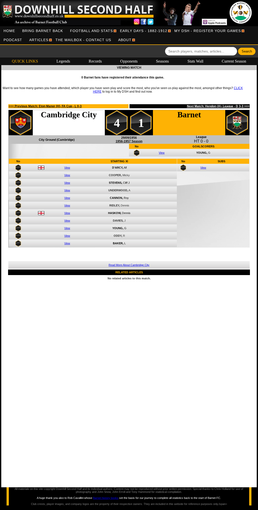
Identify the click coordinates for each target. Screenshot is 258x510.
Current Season (234, 61)
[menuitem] (9, 30)
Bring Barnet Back (42, 31)
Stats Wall (195, 61)
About (125, 40)
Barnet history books (105, 497)
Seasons (162, 61)
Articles (38, 40)
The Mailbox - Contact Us (83, 40)
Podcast (13, 40)
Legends (63, 61)
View (162, 152)
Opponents (129, 61)
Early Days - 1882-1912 (143, 31)
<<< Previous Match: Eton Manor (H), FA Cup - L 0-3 (45, 106)
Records (95, 61)
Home (9, 31)
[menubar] (129, 35)
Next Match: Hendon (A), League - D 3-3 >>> (218, 106)
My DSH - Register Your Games (207, 31)
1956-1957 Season (129, 141)
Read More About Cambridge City (129, 264)
